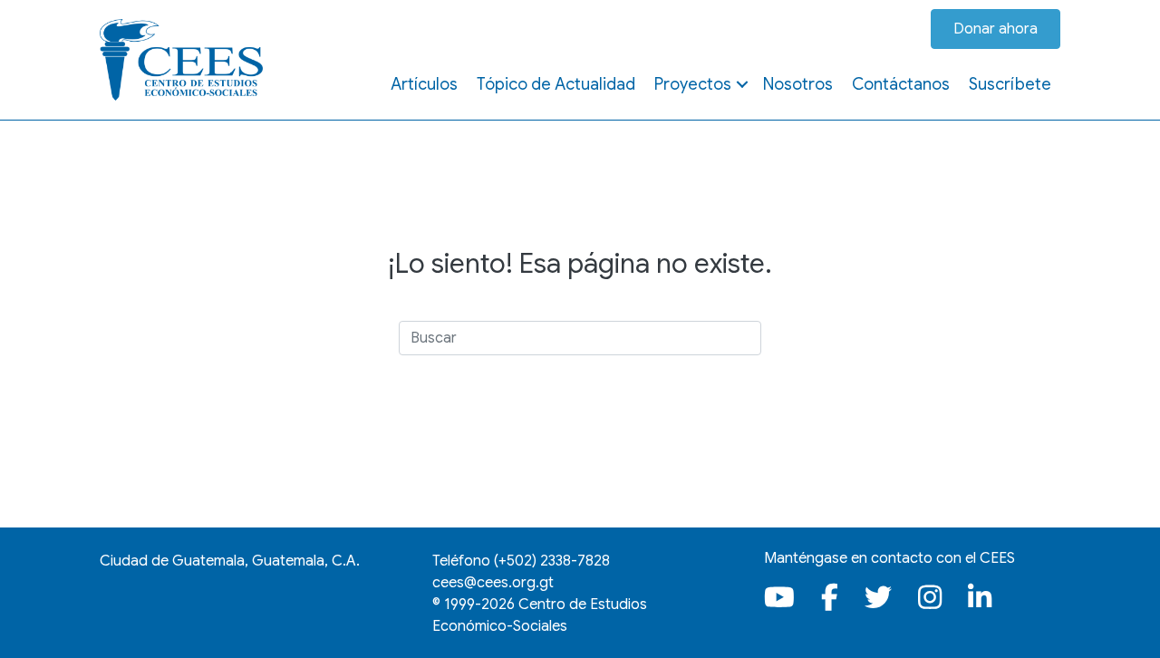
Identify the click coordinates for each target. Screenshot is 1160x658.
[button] (742, 84)
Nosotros (798, 84)
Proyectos (692, 84)
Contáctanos (901, 84)
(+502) (552, 561)
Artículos (424, 84)
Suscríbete (1010, 84)
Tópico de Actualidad (556, 84)
